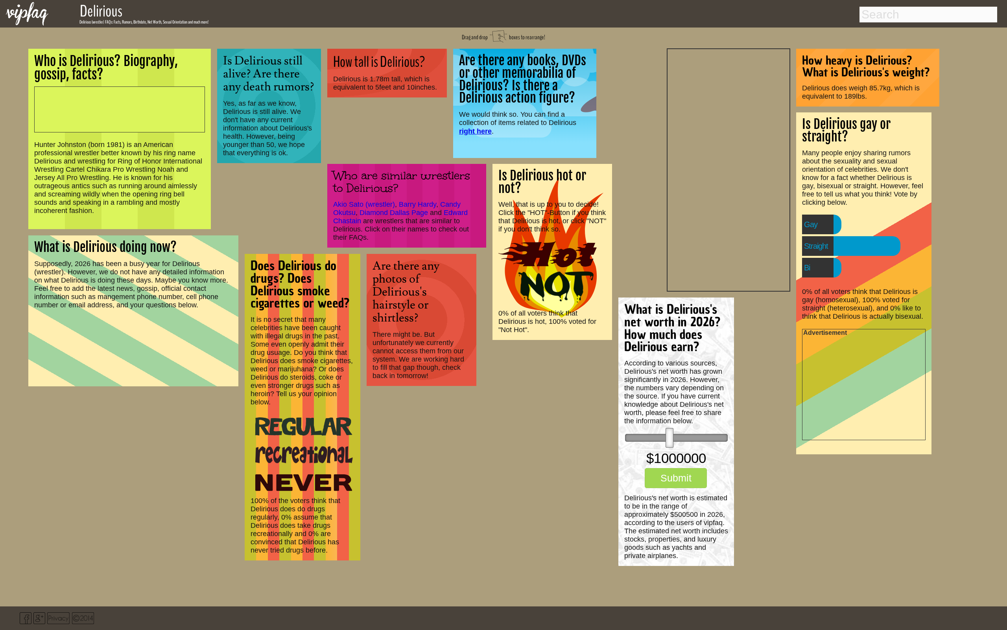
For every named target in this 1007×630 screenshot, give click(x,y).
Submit (676, 477)
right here (475, 131)
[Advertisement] (728, 169)
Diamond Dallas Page (394, 213)
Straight (816, 246)
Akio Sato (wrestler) (364, 204)
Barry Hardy (417, 204)
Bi (807, 267)
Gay (810, 224)
